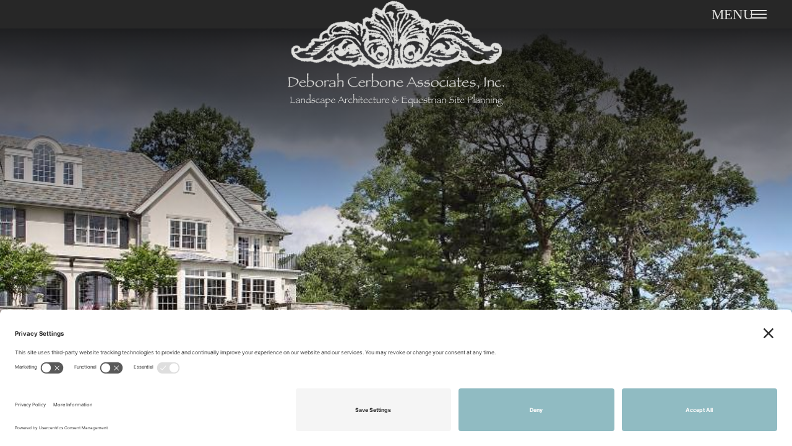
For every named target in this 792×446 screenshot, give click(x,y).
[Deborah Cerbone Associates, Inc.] (396, 63)
